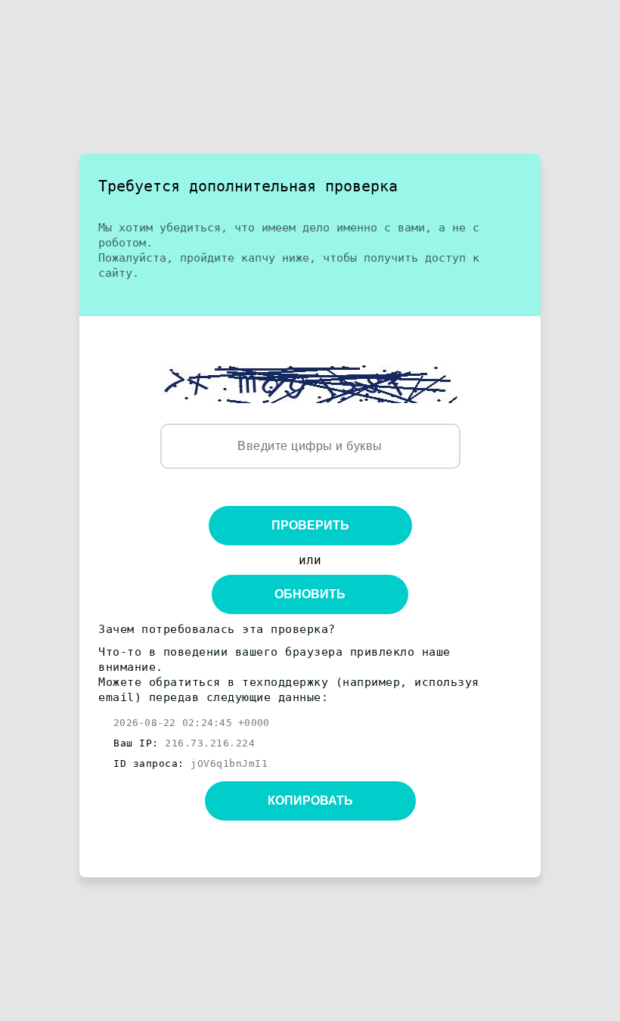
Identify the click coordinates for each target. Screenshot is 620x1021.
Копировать (310, 800)
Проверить (310, 525)
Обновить (310, 594)
